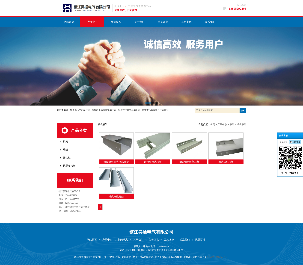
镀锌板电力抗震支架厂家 (104, 110)
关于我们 (139, 22)
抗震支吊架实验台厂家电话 (155, 110)
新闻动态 (116, 22)
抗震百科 (200, 239)
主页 (212, 124)
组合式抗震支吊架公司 (129, 110)
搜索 (243, 110)
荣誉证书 (163, 22)
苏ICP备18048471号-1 (218, 257)
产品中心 (92, 22)
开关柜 (67, 157)
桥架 (65, 141)
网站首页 (241, 5)
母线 (65, 149)
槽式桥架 (241, 124)
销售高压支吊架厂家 (80, 110)
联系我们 (210, 22)
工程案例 (186, 22)
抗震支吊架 (69, 165)
